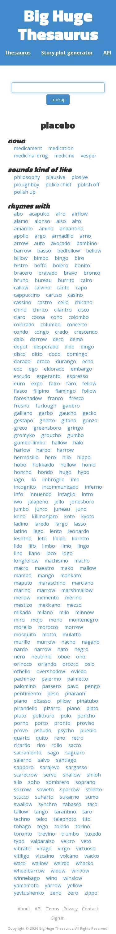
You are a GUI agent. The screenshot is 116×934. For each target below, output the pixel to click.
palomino (25, 686)
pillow (64, 701)
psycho (66, 730)
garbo (46, 413)
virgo (64, 848)
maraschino (52, 582)
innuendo (40, 494)
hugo (65, 472)
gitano (68, 420)
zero (73, 892)
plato (92, 708)
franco (55, 398)
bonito (82, 265)
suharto (44, 796)
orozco (70, 664)
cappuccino (27, 295)
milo (64, 612)
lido (18, 546)
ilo (33, 479)
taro (87, 811)
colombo (79, 317)
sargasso (76, 767)
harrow (65, 450)
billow (21, 258)
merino (73, 597)
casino (75, 295)
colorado (24, 324)
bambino (86, 243)
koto (69, 516)
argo (40, 236)
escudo (22, 376)
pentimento (27, 693)
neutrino (41, 656)
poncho (86, 715)
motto (49, 634)
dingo (87, 346)
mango (46, 575)
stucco (21, 796)
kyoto (87, 516)
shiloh (94, 774)
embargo (81, 368)
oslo (90, 664)
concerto (77, 324)
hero (50, 457)
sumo (91, 796)
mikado (22, 612)
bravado (48, 272)
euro (19, 383)
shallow (71, 774)
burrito (66, 280)
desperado (46, 346)
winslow (72, 878)
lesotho (23, 538)
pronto (62, 723)
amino (46, 228)
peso (53, 693)
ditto (37, 354)
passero (51, 686)
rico (41, 745)
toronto (23, 833)
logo (67, 553)
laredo (41, 523)
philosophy (27, 177)
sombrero (57, 782)
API (107, 52)
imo (75, 479)
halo (78, 442)
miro (19, 619)
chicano (83, 302)
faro (71, 383)
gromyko (24, 435)
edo (18, 368)
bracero (23, 272)
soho (34, 782)
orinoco (23, 664)
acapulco (39, 213)
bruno (21, 280)
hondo (45, 472)
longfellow (26, 560)
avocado (60, 243)
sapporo (24, 767)
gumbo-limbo (29, 442)
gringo (75, 427)
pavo (73, 686)
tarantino (65, 811)
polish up (25, 192)
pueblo (88, 730)
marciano (82, 582)
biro (79, 258)
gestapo (23, 420)
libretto (80, 538)
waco (20, 863)
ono (80, 656)
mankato (70, 575)
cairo (86, 280)
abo (18, 213)
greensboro (47, 427)
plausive (55, 177)
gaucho (67, 413)
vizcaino (45, 856)
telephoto (65, 819)
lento (56, 531)
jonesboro (82, 501)
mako (66, 568)
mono (55, 619)
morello (23, 627)
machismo (56, 560)
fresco (76, 398)
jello (59, 501)
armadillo (63, 236)
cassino (22, 302)
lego (38, 531)
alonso (42, 221)
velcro (68, 841)
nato (62, 649)
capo (81, 287)
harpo (43, 450)
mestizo (23, 605)
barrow (22, 250)
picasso (42, 701)
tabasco (72, 804)
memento (48, 597)
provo (21, 730)
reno (59, 737)
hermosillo (26, 457)
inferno (93, 486)
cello (63, 302)
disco (20, 354)
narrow (42, 649)
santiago (66, 760)
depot (21, 346)
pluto (20, 715)
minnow (84, 612)
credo (61, 331)
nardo (21, 649)
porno (21, 723)
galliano (23, 413)
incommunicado (60, 486)
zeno (56, 892)
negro (81, 649)
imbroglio (53, 479)
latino (20, 531)
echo (87, 361)
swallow (23, 804)
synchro (47, 804)
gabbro (71, 405)
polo (66, 715)
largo (61, 523)
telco (41, 819)
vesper (89, 155)
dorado (22, 361)
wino (51, 878)
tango (41, 811)
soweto (45, 789)
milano (45, 612)
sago (53, 752)
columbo (51, 324)
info (18, 494)
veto (86, 841)
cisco (83, 309)
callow (21, 287)
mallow (87, 568)
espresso (77, 376)
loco (51, 553)
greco (20, 427)
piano (20, 701)
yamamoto (26, 885)
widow (58, 870)
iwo (18, 501)
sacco (74, 745)
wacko (91, 856)
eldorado (54, 368)
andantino (72, 228)
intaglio (66, 494)
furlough (46, 405)
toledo (61, 826)
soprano (85, 782)
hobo (20, 464)
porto (41, 723)
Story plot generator (67, 52)
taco (92, 804)
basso (44, 250)
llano (34, 553)
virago (44, 848)
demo (76, 339)
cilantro (63, 309)
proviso (85, 723)
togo (42, 826)
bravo (70, 272)
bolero (60, 265)
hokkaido (43, 464)
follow (89, 391)
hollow (68, 464)
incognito (25, 486)
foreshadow (28, 398)
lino (18, 553)
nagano (91, 641)
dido (70, 346)
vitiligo (21, 856)
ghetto (47, 420)
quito (42, 737)
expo (37, 383)
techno (22, 819)
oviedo (79, 671)
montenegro (83, 619)
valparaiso (43, 841)
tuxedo (93, 833)
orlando (47, 664)
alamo (21, 221)
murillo (22, 641)
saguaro (75, 752)
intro (87, 494)
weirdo (62, 863)
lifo (32, 546)
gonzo (90, 420)
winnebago (27, 878)
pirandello (25, 708)
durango (66, 361)
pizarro (52, 708)
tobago (22, 826)
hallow (59, 442)
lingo (83, 546)
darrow (38, 339)
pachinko (24, 678)
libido (59, 538)
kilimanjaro (45, 516)
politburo (43, 715)
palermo (51, 678)
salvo (44, 760)
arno (85, 236)
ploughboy (26, 184)
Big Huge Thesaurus (58, 24)
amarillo (23, 228)
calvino (42, 287)
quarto (22, 737)
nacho (68, 641)
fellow (89, 383)
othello (22, 671)
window (80, 870)
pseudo (42, 730)
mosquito (25, 634)
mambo (23, 575)
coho (56, 317)
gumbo (75, 435)
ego (33, 368)
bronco (92, 272)
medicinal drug (31, 155)
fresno (21, 405)
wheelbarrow (29, 870)
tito (87, 819)
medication (61, 148)
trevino (46, 833)
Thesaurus (18, 52)
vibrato (22, 848)
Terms (52, 909)
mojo (37, 619)
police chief (58, 184)
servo (50, 774)
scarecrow (25, 774)
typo (19, 841)
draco (43, 361)
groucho (51, 435)
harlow (22, 450)
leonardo (78, 531)
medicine (64, 155)
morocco (48, 627)
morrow (73, 627)
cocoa (38, 317)
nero (19, 656)
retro (77, 737)
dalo (19, 339)
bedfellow (68, 250)
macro (21, 568)
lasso (80, 523)
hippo (84, 457)
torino (82, 826)
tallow (21, 811)
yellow (74, 885)
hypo (83, 472)
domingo (77, 354)
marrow (46, 590)
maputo (23, 582)
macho (82, 560)
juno (81, 509)
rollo (56, 745)
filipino (41, 391)
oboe (64, 656)
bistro (21, 265)
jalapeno (38, 501)
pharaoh (75, 693)
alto (76, 221)
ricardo (22, 745)
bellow (93, 250)
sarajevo (50, 767)
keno (20, 516)
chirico (40, 309)
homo (89, 464)
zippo (90, 892)
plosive (79, 177)
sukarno (69, 796)
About (24, 909)
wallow (40, 863)
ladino (21, 523)
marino (22, 590)
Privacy (70, 909)
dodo (55, 354)
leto (42, 538)
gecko (90, 413)
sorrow (22, 789)
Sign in (58, 918)
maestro (44, 568)
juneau (62, 509)
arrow (21, 243)
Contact (90, 909)
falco (54, 383)
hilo (66, 457)
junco (41, 509)
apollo (21, 236)
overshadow (51, 671)
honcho (23, 472)
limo (66, 546)
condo (21, 331)
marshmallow (76, 590)
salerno (23, 760)
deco (58, 339)
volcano (69, 856)
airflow (80, 213)
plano (73, 708)
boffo (40, 265)
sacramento (27, 752)
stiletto (94, 789)
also (61, 221)
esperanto (49, 376)
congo (41, 331)
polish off (89, 184)
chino (20, 309)
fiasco (20, 391)
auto (39, 243)
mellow (22, 597)
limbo (48, 546)
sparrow (69, 789)
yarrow (53, 885)
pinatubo (87, 701)
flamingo (65, 391)
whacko (84, 863)
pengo (92, 686)
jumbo (21, 509)
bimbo (41, 258)
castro (44, 302)
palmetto (77, 678)
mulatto (71, 634)
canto (63, 287)
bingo (61, 258)
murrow (46, 641)
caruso (54, 295)
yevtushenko (29, 892)
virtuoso (86, 848)
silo (18, 782)
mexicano (49, 605)
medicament (28, 148)
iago (19, 479)
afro (61, 213)
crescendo (86, 331)
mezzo (74, 605)
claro (19, 317)
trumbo (70, 833)
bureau (43, 280)
